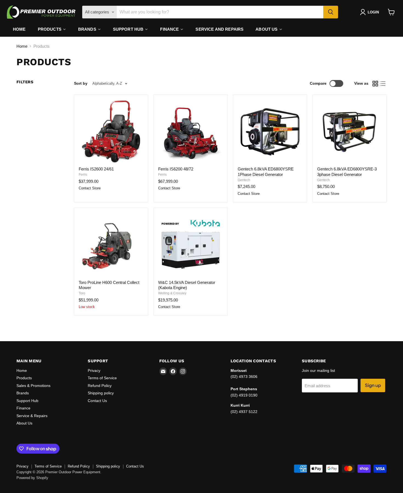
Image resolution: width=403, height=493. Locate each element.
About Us (24, 423)
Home (21, 46)
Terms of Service (102, 378)
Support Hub (27, 400)
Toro (82, 293)
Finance (23, 408)
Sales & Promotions (33, 385)
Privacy (94, 370)
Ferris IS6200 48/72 (175, 169)
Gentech (244, 180)
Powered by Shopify (32, 478)
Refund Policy (100, 385)
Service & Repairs (31, 416)
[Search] (330, 12)
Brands (22, 393)
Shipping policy (101, 393)
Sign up (373, 385)
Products (24, 378)
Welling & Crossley (172, 293)
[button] (370, 12)
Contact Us (97, 400)
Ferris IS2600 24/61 (96, 169)
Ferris (83, 174)
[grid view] (375, 83)
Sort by (80, 83)
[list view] (383, 83)
